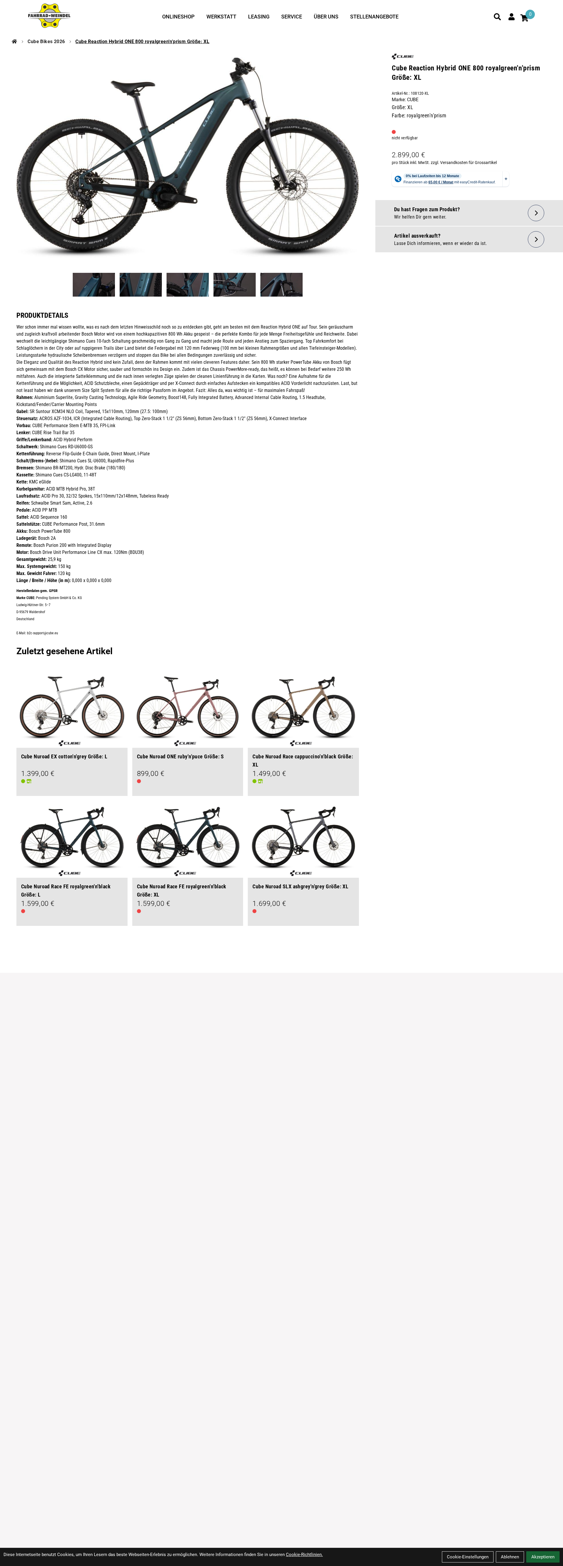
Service (291, 16)
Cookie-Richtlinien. (304, 1554)
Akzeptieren (542, 1557)
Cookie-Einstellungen (468, 1557)
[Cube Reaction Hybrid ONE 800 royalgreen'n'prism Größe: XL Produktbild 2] (141, 285)
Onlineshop (178, 16)
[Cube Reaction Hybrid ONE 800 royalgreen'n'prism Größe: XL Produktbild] (187, 158)
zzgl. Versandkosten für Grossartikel (464, 162)
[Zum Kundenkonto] (511, 17)
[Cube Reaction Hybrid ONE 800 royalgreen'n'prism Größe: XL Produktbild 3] (188, 285)
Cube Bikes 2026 (46, 41)
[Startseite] (14, 41)
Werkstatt (221, 16)
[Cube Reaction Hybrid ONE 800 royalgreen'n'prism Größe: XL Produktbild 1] (94, 285)
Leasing (258, 16)
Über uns (326, 16)
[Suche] (497, 17)
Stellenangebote (374, 16)
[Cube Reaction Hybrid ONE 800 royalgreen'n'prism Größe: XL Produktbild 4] (234, 285)
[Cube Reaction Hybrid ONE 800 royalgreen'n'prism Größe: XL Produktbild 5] (281, 285)
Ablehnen (510, 1557)
